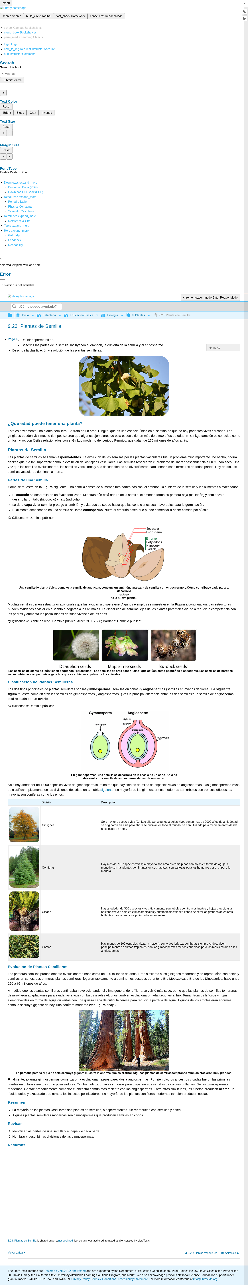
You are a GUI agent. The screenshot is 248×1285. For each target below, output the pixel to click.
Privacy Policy (80, 1279)
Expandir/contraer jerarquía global (12, 315)
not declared (66, 1240)
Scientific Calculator (21, 211)
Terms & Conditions (103, 1279)
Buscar (14, 307)
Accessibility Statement (132, 1279)
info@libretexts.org (204, 1279)
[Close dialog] (2, 279)
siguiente (106, 790)
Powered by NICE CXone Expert (65, 1270)
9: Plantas (138, 315)
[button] (14, 240)
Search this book (11, 67)
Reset (6, 106)
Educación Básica (81, 315)
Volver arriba (15, 1252)
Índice (216, 347)
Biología (113, 315)
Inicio (25, 315)
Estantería (49, 315)
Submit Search (12, 80)
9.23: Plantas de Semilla (22, 1240)
